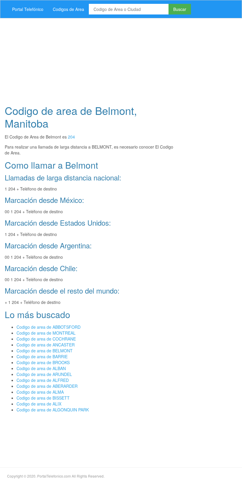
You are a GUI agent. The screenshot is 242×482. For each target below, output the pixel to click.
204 (71, 137)
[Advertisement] (121, 59)
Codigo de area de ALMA (40, 392)
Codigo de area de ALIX (39, 404)
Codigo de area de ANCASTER (46, 345)
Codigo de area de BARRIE (42, 356)
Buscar (179, 9)
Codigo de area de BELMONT (45, 351)
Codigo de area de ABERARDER (47, 386)
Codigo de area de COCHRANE (46, 339)
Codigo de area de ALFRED (43, 380)
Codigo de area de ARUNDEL (44, 374)
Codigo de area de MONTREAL (46, 333)
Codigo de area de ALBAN (41, 368)
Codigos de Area (68, 9)
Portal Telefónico (27, 9)
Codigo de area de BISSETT (43, 398)
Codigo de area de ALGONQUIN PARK (53, 410)
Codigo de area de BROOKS (43, 362)
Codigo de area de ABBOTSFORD (49, 327)
